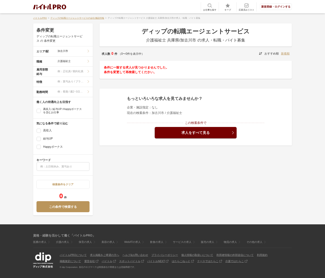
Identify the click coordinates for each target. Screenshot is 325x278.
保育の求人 (85, 242)
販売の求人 (207, 242)
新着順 (285, 53)
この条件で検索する (63, 206)
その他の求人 (254, 242)
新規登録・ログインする (276, 6)
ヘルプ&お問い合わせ (135, 255)
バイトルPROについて (73, 255)
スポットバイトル (129, 261)
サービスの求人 (182, 242)
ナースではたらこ (207, 261)
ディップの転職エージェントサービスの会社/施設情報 (77, 18)
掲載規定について (70, 261)
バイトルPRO (40, 18)
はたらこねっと (181, 261)
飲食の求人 (156, 242)
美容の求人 (108, 242)
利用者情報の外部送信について (235, 255)
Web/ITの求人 (132, 242)
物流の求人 (230, 242)
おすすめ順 (271, 53)
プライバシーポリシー (164, 255)
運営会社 (89, 261)
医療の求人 (39, 242)
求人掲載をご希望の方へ (104, 255)
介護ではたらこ (234, 261)
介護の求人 (62, 242)
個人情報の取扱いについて (197, 255)
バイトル (107, 261)
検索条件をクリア (63, 184)
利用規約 (262, 255)
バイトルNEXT (156, 261)
